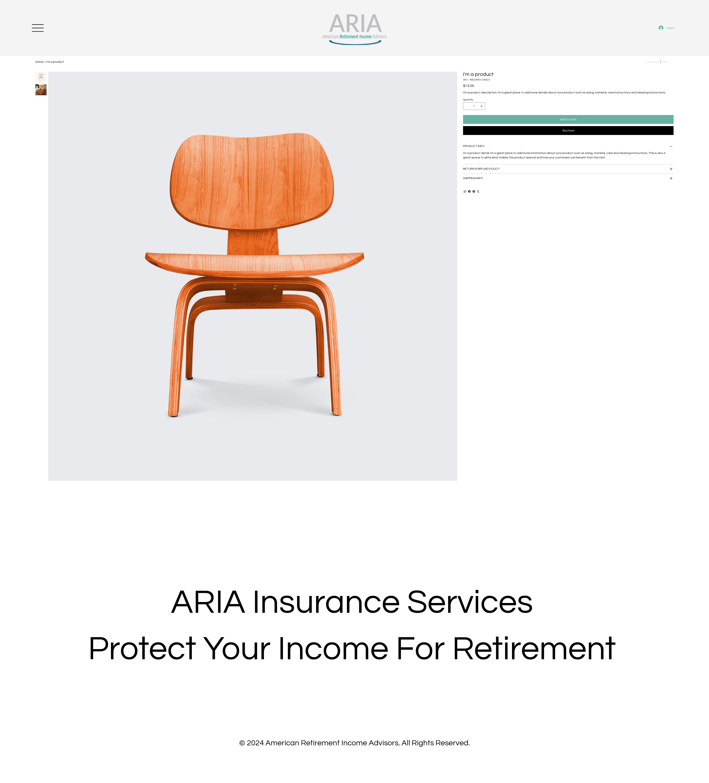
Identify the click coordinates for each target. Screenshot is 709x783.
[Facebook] (469, 191)
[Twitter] (478, 191)
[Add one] (481, 106)
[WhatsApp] (465, 191)
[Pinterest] (474, 191)
